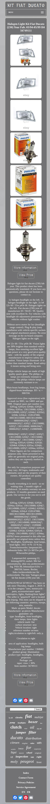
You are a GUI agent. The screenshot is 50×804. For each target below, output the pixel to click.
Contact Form (26, 777)
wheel (29, 752)
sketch (21, 753)
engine (25, 743)
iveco (20, 748)
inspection (22, 756)
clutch (16, 727)
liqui (13, 752)
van (32, 757)
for (28, 747)
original (38, 753)
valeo (32, 743)
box (41, 723)
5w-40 (11, 718)
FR (28, 792)
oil (32, 727)
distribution (33, 738)
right (39, 757)
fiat (28, 716)
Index (26, 773)
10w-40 (39, 729)
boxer (33, 722)
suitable (13, 749)
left (11, 757)
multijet (39, 717)
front (39, 762)
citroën (19, 717)
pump (12, 722)
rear (25, 728)
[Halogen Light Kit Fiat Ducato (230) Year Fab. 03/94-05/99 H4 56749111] (26, 50)
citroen (14, 742)
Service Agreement (26, 787)
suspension (37, 749)
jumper (21, 732)
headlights (22, 723)
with (39, 742)
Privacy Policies (26, 782)
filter (32, 732)
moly (14, 762)
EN (23, 792)
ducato (17, 737)
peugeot (27, 761)
